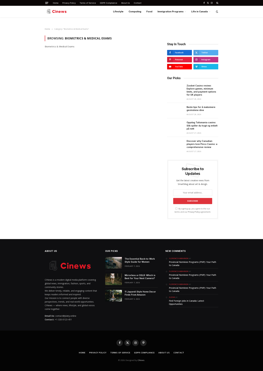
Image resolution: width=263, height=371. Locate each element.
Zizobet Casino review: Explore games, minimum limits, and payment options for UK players (201, 90)
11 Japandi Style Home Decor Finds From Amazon (140, 293)
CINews (141, 360)
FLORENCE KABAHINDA (178, 258)
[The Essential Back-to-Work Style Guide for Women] (113, 263)
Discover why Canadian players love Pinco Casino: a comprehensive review (202, 144)
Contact (137, 3)
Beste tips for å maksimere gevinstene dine (201, 108)
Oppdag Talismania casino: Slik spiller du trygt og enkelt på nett (202, 125)
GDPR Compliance (108, 3)
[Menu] (46, 3)
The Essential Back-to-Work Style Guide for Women (140, 260)
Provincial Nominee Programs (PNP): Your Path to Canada (192, 264)
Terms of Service (88, 3)
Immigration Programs (171, 11)
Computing (135, 11)
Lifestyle (118, 11)
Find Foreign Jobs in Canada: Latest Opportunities (186, 302)
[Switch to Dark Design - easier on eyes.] (216, 11)
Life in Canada (199, 11)
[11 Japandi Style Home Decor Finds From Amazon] (113, 295)
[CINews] (57, 11)
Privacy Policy (69, 3)
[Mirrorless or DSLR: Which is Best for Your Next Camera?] (113, 279)
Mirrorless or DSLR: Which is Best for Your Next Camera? (140, 277)
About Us (125, 3)
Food (149, 11)
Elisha (172, 297)
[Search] (217, 3)
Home (55, 3)
